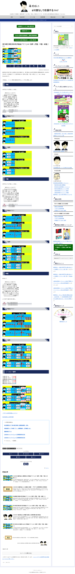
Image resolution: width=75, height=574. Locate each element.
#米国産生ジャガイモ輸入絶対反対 (26, 26)
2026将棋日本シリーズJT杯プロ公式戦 (62, 167)
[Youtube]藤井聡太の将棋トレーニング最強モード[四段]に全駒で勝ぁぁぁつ (63, 247)
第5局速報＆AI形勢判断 (8, 417)
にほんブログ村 (63, 61)
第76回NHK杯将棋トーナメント (60, 183)
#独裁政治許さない (25, 30)
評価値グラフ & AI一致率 (12, 448)
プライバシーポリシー (37, 570)
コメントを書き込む (26, 553)
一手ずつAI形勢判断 (59, 208)
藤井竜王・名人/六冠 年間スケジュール (62, 194)
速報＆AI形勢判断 (58, 206)
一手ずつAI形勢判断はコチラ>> (9, 413)
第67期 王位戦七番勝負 (58, 151)
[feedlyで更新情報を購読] (24, 464)
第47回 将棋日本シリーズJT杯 (61, 188)
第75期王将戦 (20, 448)
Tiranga (70, 276)
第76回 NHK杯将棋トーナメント (62, 187)
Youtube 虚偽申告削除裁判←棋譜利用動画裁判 (26, 35)
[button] (41, 66)
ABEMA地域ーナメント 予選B (61, 192)
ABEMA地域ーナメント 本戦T (61, 190)
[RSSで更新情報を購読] (27, 464)
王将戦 (5, 448)
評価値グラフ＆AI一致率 (60, 210)
